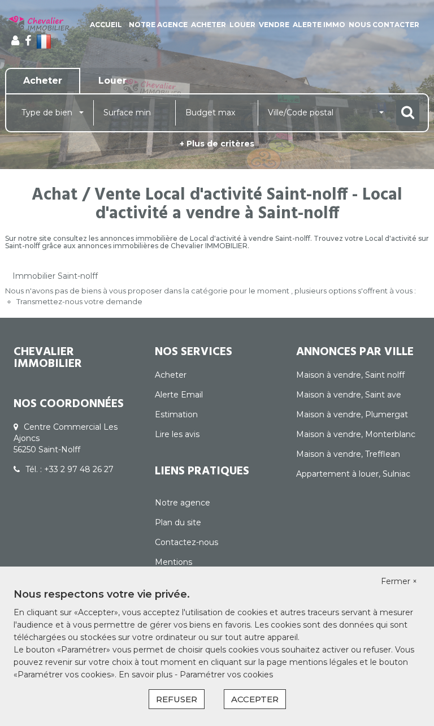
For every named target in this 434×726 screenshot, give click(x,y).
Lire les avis (177, 434)
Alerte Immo (319, 24)
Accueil (106, 24)
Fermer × (399, 581)
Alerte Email (179, 395)
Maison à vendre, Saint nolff (350, 375)
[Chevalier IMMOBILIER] (39, 24)
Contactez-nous (186, 542)
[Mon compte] (15, 40)
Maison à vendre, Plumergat (352, 414)
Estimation (176, 414)
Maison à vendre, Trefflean (348, 454)
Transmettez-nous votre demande (79, 301)
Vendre (274, 24)
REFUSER (176, 699)
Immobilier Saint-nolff (55, 276)
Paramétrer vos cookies (226, 674)
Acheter (208, 24)
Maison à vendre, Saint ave (348, 395)
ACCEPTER (255, 699)
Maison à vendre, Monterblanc (355, 434)
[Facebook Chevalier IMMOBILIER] (28, 40)
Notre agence (158, 24)
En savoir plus (147, 674)
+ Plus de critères (217, 144)
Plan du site (178, 522)
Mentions (173, 562)
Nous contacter (384, 24)
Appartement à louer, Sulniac (353, 474)
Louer (242, 24)
